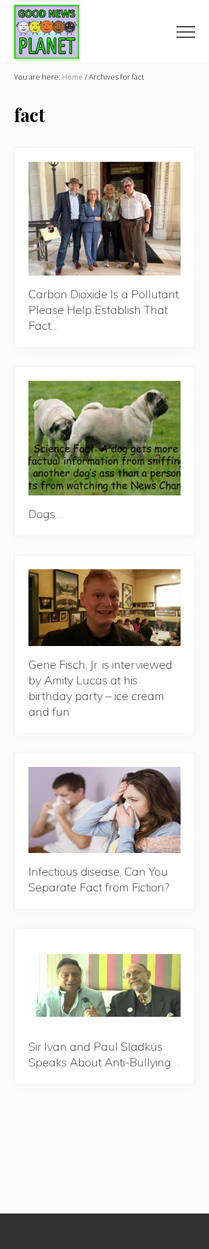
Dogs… (45, 513)
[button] (185, 32)
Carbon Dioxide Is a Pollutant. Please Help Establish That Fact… (104, 310)
